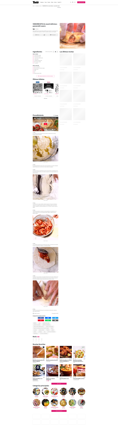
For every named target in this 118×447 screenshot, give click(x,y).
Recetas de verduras (51, 331)
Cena (72, 396)
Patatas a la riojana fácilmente (50, 379)
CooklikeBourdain (76, 379)
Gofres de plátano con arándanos (37, 379)
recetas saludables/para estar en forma (41, 328)
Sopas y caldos (45, 396)
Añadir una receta (81, 2)
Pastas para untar (54, 396)
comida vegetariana (49, 326)
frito (52, 328)
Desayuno (36, 396)
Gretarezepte (48, 361)
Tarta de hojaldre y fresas (78, 378)
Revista (55, 2)
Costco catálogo (46, 93)
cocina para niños (37, 324)
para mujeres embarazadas (39, 326)
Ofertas (52, 2)
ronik (47, 380)
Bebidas (45, 407)
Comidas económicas (46, 324)
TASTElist (36, 29)
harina (35, 331)
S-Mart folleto (35, 93)
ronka (74, 362)
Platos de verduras (43, 333)
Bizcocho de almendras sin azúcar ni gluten (38, 361)
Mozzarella (36, 333)
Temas (46, 2)
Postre (81, 407)
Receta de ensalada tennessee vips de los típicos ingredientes (78, 361)
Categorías (42, 2)
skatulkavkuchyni (35, 380)
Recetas (49, 2)
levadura (40, 331)
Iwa (60, 379)
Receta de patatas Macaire (52, 360)
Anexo (63, 407)
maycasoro (34, 362)
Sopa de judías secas (64, 378)
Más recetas (59, 383)
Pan (44, 331)
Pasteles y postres (36, 407)
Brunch (81, 396)
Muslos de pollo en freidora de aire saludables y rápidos (66, 361)
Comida (63, 396)
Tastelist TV (59, 2)
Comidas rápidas (72, 407)
